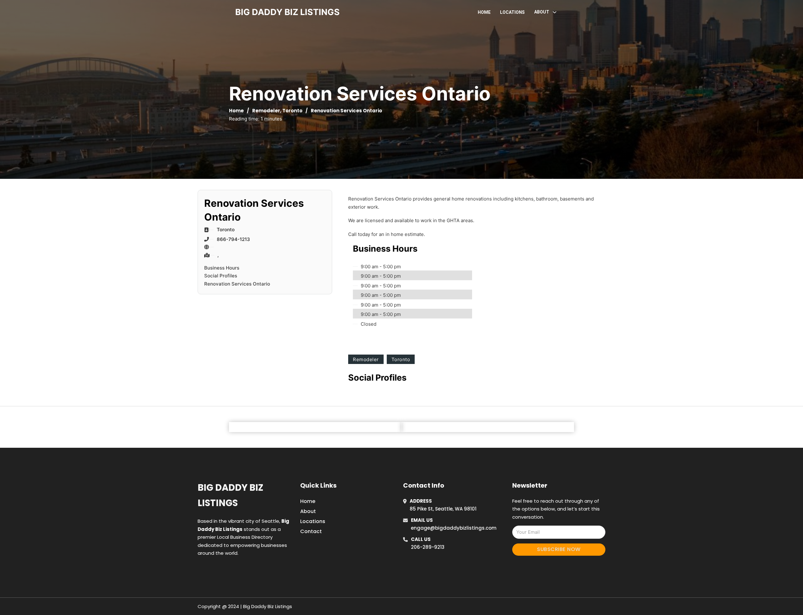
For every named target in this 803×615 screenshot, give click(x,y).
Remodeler (266, 110)
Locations (512, 12)
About (308, 511)
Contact (311, 531)
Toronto (292, 110)
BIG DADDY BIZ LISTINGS (287, 12)
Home (484, 12)
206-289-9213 (427, 547)
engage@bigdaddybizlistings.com (454, 528)
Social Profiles (220, 276)
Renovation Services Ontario (237, 284)
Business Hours (221, 268)
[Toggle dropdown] (554, 12)
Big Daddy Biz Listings (230, 495)
